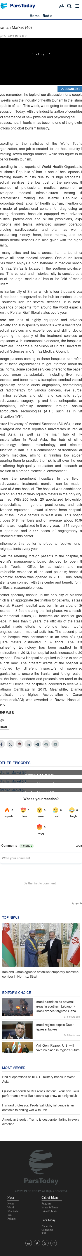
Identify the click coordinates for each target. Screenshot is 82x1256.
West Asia (12, 1211)
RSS (44, 1233)
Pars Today (20, 5)
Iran (9, 1214)
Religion (11, 1218)
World (10, 1207)
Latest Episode (49, 1211)
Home (35, 15)
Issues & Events (50, 1207)
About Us (47, 1226)
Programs (47, 1203)
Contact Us (47, 1229)
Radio (47, 15)
